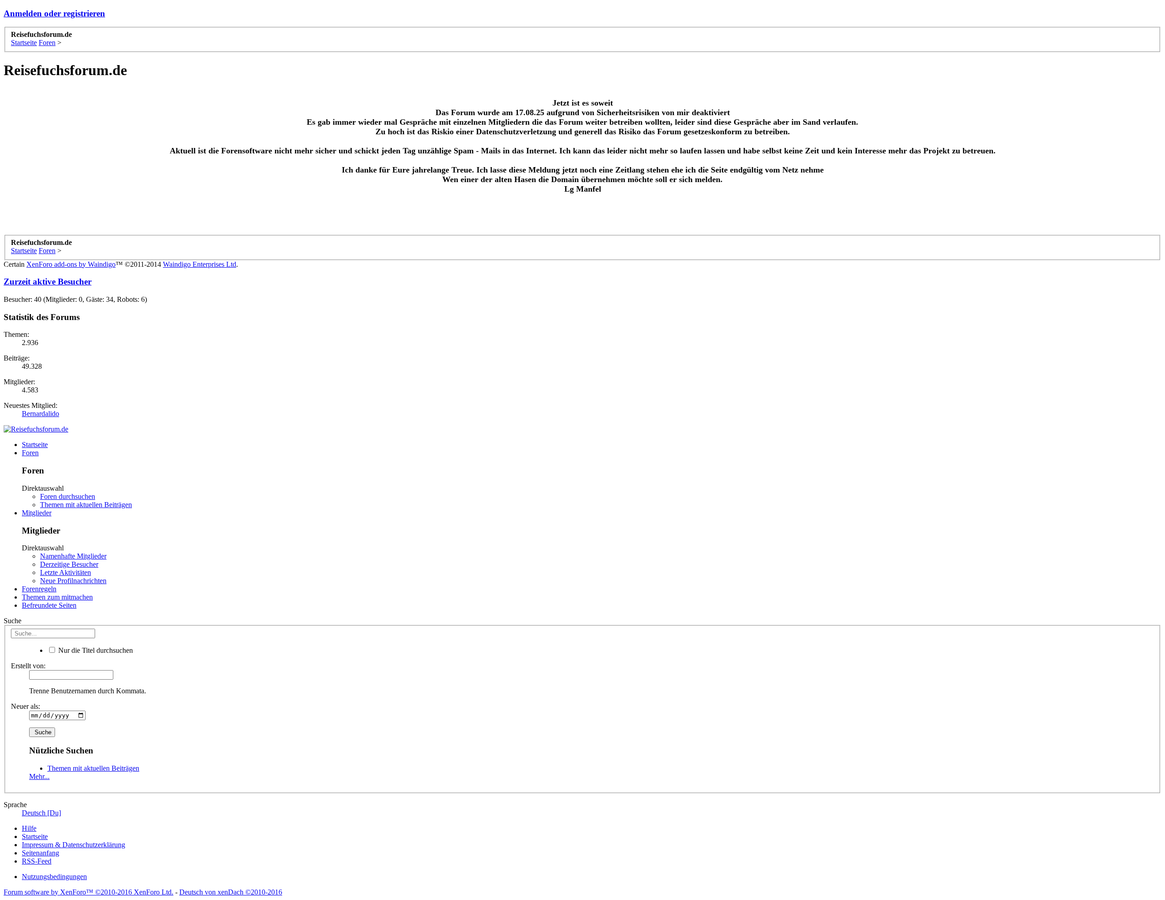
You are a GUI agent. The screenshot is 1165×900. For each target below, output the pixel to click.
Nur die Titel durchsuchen (94, 650)
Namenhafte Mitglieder (73, 556)
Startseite (35, 444)
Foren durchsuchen (67, 496)
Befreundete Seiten (49, 605)
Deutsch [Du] (41, 813)
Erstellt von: (28, 666)
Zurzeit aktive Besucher (47, 281)
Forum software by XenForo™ (88, 892)
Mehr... (39, 776)
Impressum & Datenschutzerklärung (73, 845)
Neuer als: (25, 706)
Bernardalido (40, 413)
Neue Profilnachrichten (73, 581)
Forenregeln (39, 589)
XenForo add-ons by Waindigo (71, 264)
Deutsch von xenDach (230, 892)
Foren (30, 453)
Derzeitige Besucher (69, 564)
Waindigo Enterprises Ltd (199, 264)
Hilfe (29, 828)
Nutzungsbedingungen (54, 876)
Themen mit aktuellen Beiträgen (86, 504)
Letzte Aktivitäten (65, 572)
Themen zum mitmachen (57, 597)
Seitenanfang (40, 853)
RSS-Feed (36, 861)
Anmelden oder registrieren (54, 13)
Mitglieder (36, 513)
